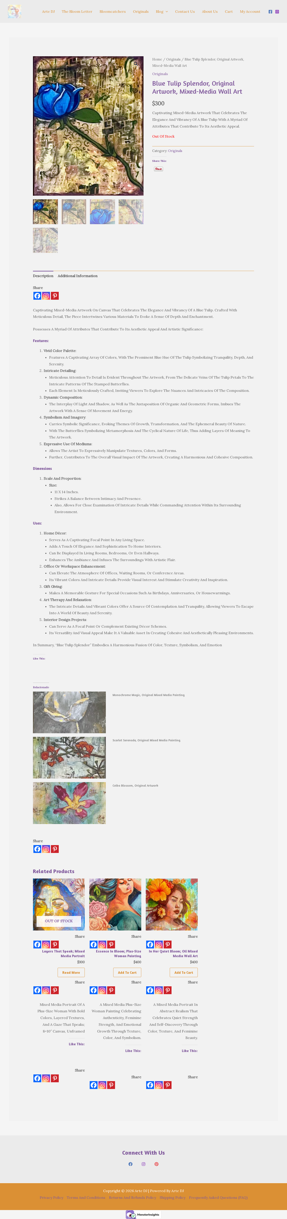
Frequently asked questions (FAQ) (218, 1197)
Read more (71, 972)
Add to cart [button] (127, 972)
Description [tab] (43, 275)
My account (250, 11)
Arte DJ (48, 11)
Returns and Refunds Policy (132, 1197)
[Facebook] (270, 12)
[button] (165, 11)
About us (210, 11)
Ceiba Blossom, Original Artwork (135, 785)
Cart (229, 11)
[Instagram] (277, 12)
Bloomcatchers (113, 11)
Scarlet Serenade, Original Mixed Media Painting (146, 740)
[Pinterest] (55, 296)
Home (157, 59)
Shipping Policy (172, 1197)
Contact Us (185, 11)
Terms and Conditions (86, 1197)
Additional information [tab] (78, 275)
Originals (141, 11)
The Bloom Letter (77, 11)
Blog (159, 11)
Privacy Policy (51, 1197)
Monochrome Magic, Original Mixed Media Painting (149, 695)
